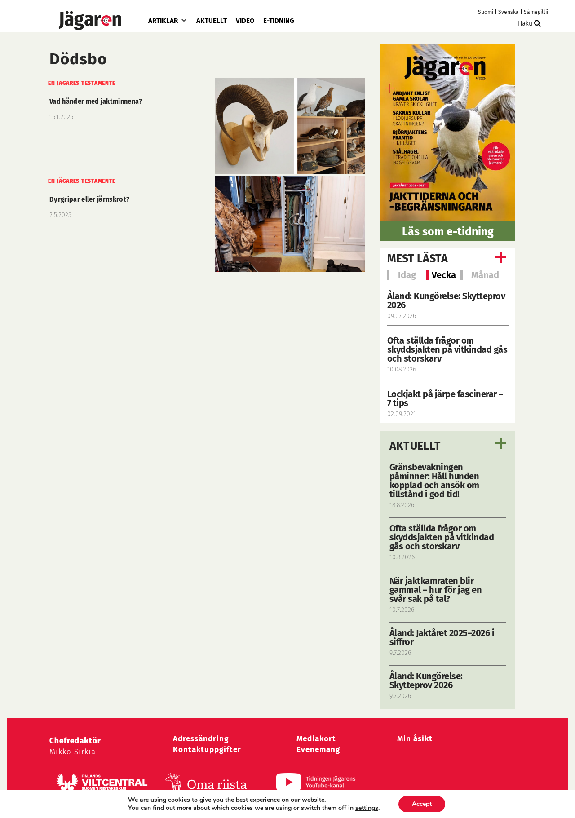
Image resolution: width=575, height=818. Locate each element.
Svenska (508, 12)
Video (245, 21)
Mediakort (316, 738)
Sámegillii (536, 12)
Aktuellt (211, 21)
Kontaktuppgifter (207, 749)
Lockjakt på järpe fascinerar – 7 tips (445, 398)
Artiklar (163, 21)
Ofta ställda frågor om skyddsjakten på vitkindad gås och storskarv (447, 349)
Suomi (485, 12)
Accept (422, 804)
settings (366, 808)
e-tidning (278, 21)
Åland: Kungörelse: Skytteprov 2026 (446, 300)
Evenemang (318, 749)
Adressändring (201, 738)
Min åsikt (415, 738)
